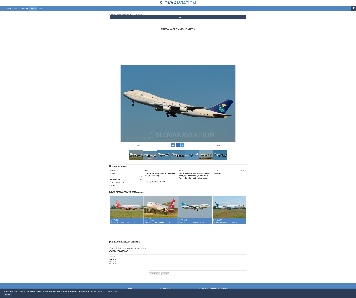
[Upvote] (173, 145)
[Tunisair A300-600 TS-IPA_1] (164, 155)
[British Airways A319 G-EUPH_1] (150, 155)
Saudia (112, 186)
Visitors (41, 8)
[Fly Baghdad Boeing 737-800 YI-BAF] (127, 207)
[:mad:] (111, 261)
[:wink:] (115, 259)
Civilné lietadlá (121, 14)
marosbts (217, 173)
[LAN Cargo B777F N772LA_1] (136, 155)
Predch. (138, 145)
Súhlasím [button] (7, 294)
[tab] (178, 17)
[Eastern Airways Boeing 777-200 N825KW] (229, 207)
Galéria (33, 8)
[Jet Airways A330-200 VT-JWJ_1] (220, 155)
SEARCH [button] (178, 17)
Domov (113, 14)
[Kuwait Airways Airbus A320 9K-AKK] (195, 207)
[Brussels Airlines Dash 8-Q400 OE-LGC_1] (192, 155)
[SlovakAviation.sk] (178, 3)
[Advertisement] (178, 48)
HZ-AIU (112, 173)
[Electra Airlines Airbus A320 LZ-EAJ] (161, 207)
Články (16, 8)
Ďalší (217, 145)
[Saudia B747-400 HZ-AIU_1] (178, 155)
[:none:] (110, 261)
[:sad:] (113, 261)
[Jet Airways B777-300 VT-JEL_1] (206, 155)
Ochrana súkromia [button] (111, 291)
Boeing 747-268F (115, 180)
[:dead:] (115, 261)
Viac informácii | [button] (99, 291)
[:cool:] (111, 259)
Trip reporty (24, 8)
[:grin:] (113, 259)
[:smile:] (110, 259)
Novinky (8, 8)
